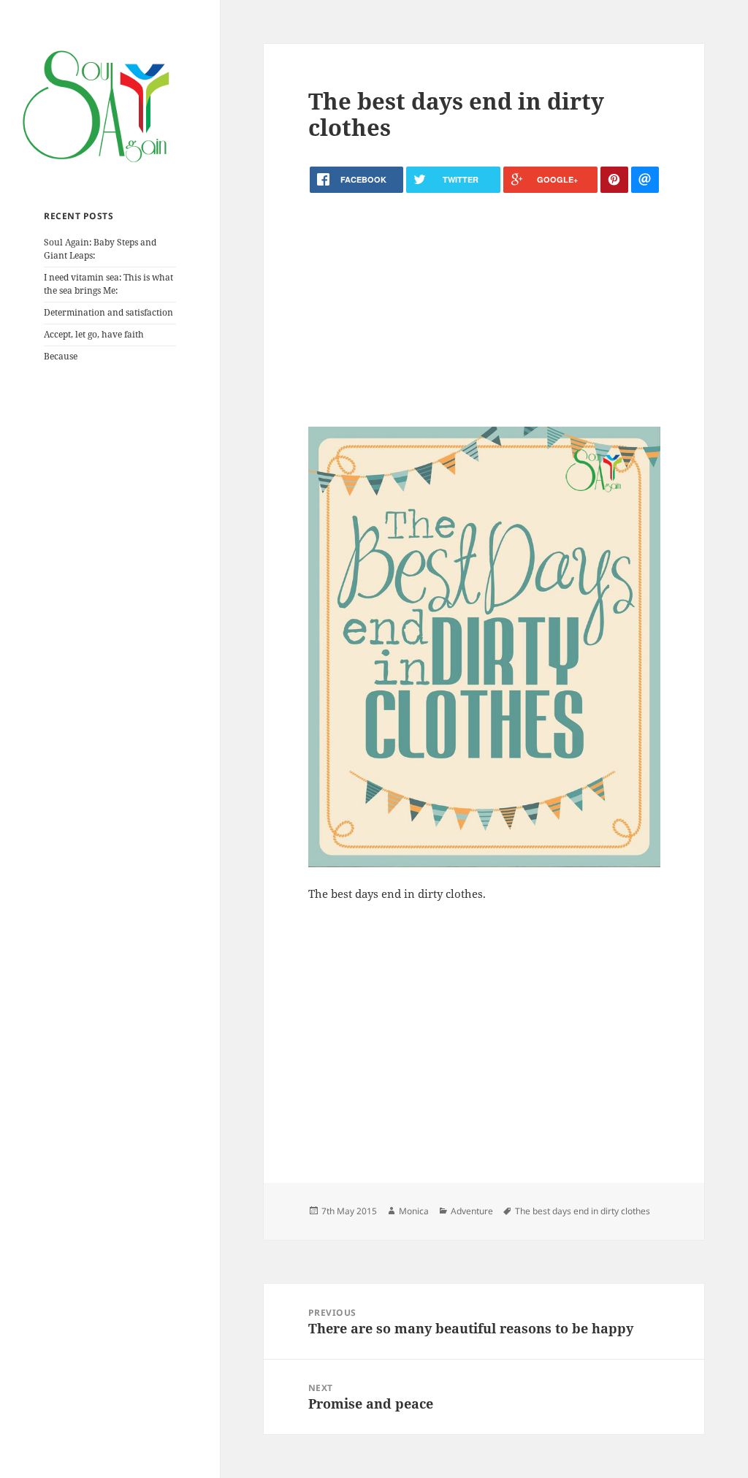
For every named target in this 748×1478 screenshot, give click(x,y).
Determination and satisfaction (108, 312)
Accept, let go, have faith (94, 334)
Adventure (472, 1211)
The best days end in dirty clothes (582, 1211)
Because (60, 356)
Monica (414, 1211)
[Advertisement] (484, 309)
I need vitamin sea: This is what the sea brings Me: (108, 284)
